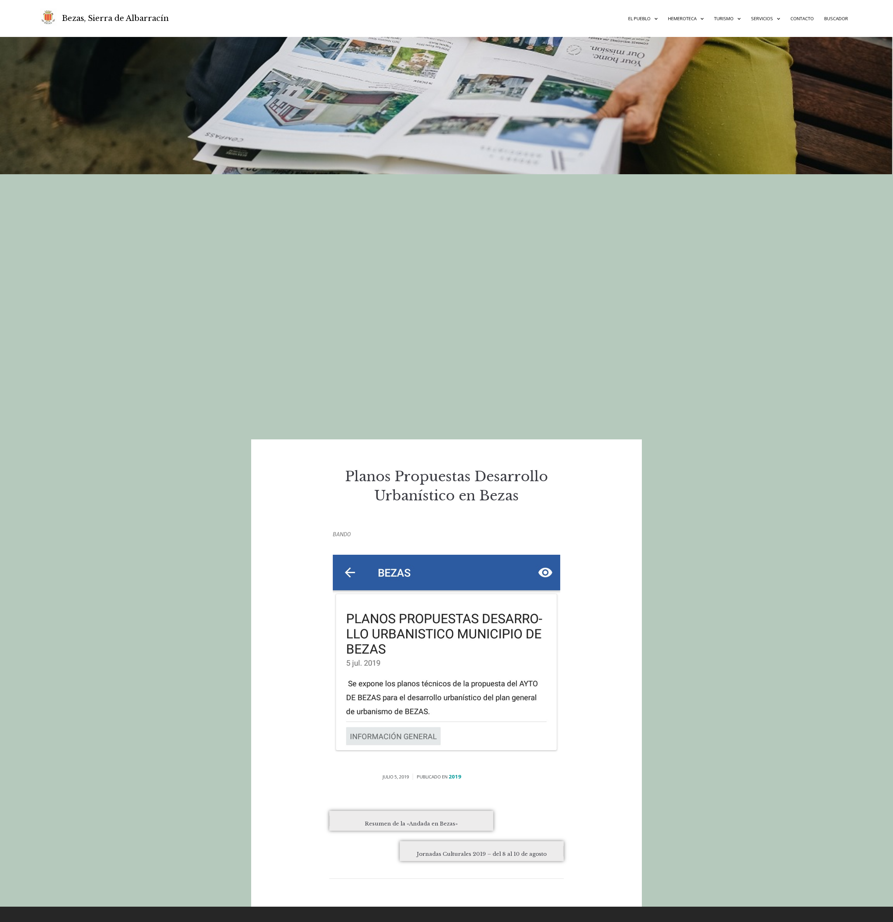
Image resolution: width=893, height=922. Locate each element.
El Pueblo (639, 18)
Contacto (802, 18)
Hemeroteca (682, 18)
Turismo (724, 18)
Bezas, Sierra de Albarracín (115, 18)
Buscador (836, 18)
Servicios (762, 18)
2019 (455, 776)
